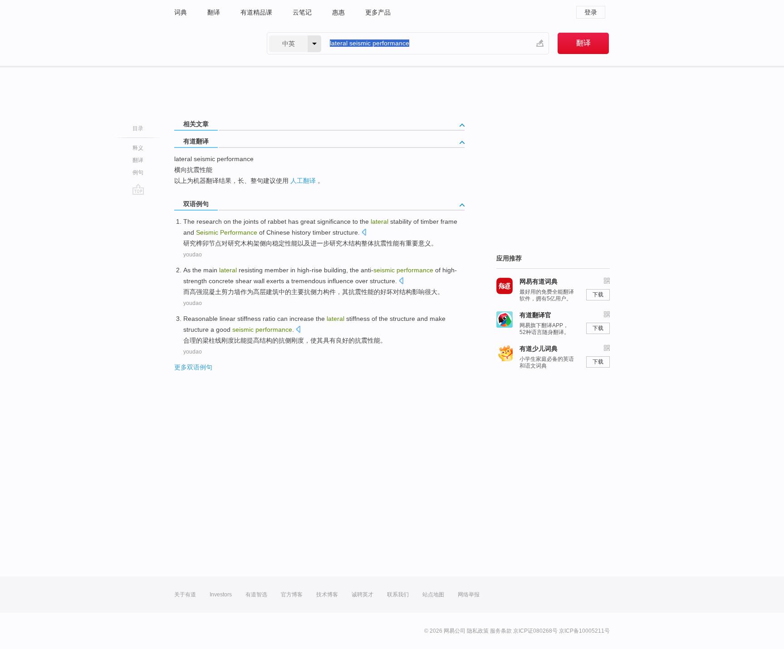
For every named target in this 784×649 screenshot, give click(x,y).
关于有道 (185, 594)
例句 (137, 172)
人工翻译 (303, 180)
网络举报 (469, 594)
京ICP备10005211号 (584, 631)
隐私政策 (478, 631)
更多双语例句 (193, 367)
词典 (180, 12)
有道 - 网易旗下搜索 (211, 43)
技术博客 (327, 594)
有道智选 (256, 594)
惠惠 (338, 12)
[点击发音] (364, 233)
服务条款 (501, 631)
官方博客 (292, 594)
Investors (221, 594)
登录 (590, 12)
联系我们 (398, 594)
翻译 (213, 12)
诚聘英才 (362, 594)
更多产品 (378, 12)
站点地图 (433, 594)
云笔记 (302, 12)
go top (138, 189)
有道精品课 (256, 12)
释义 (137, 148)
